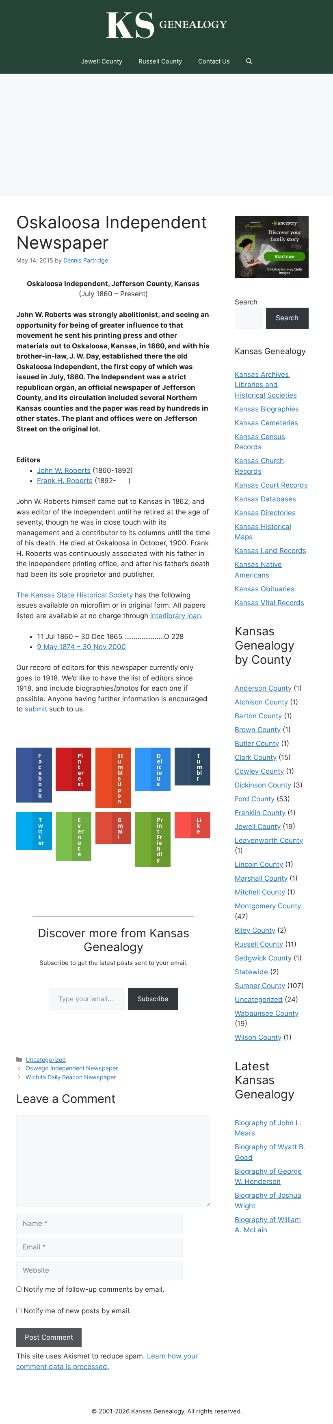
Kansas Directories (265, 513)
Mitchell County (260, 892)
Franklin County (260, 813)
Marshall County (261, 878)
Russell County (160, 61)
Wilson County (258, 1037)
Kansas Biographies (267, 409)
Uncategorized (46, 1059)
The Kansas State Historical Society (74, 595)
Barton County (258, 716)
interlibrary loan (175, 616)
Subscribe (153, 999)
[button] (249, 61)
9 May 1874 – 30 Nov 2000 (81, 647)
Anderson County (263, 688)
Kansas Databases (265, 499)
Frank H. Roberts (65, 481)
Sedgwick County (263, 958)
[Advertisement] (166, 135)
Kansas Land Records (270, 551)
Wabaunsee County (266, 1013)
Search (246, 302)
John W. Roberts (64, 470)
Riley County (255, 930)
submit (36, 709)
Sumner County (260, 986)
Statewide (251, 972)
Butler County (257, 743)
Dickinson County (263, 785)
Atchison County (261, 702)
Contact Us (214, 61)
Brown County (258, 730)
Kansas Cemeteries (266, 423)
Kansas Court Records (271, 485)
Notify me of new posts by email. (77, 1311)
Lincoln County (259, 864)
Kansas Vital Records (269, 603)
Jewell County (101, 61)
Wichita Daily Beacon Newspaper (71, 1077)
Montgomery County (268, 906)
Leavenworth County (269, 840)
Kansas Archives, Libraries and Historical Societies (266, 384)
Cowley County (259, 771)
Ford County (255, 799)
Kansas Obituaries (264, 589)
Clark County (256, 757)
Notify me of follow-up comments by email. (94, 1289)
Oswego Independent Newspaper (72, 1068)
